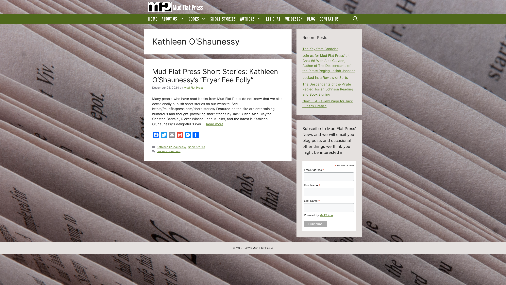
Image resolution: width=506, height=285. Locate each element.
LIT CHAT (273, 19)
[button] (181, 19)
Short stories (196, 147)
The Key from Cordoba (320, 49)
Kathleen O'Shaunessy (171, 147)
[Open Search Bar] (355, 19)
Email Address (314, 170)
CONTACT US (329, 19)
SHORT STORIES (223, 19)
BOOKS (194, 19)
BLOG (311, 19)
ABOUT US (169, 19)
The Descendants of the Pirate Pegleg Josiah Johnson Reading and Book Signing (327, 89)
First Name (312, 185)
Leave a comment (168, 151)
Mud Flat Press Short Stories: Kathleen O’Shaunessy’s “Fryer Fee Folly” (215, 75)
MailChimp (326, 215)
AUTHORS (247, 19)
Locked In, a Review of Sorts (325, 78)
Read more (214, 124)
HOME (152, 19)
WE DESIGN (294, 19)
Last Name (312, 201)
